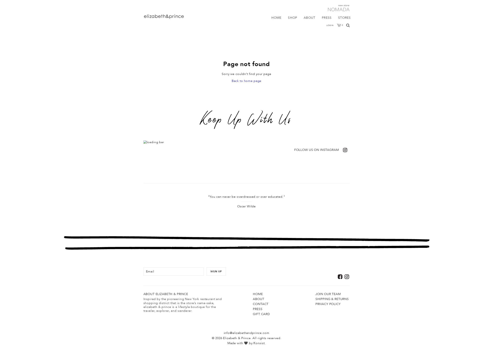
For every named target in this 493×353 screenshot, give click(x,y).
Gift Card (261, 314)
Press (327, 18)
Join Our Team (328, 294)
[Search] (348, 25)
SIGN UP (216, 271)
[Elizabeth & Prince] (171, 16)
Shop (292, 18)
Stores (344, 18)
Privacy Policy (328, 304)
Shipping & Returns (332, 299)
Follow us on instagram (316, 150)
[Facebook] (340, 276)
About (309, 18)
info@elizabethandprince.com (246, 333)
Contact (260, 304)
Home (276, 18)
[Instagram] (347, 276)
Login (330, 25)
